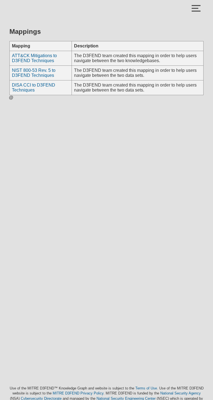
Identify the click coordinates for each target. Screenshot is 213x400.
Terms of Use (146, 388)
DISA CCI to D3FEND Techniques (33, 87)
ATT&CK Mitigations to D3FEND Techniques (34, 58)
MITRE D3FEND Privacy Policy (78, 393)
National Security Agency (180, 393)
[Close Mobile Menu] (196, 8)
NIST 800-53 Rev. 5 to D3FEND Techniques (33, 73)
